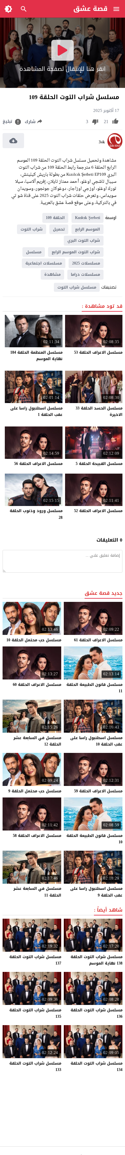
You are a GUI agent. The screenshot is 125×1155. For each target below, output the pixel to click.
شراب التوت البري (83, 240)
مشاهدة (52, 274)
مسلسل (33, 252)
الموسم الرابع (87, 229)
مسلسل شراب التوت (76, 287)
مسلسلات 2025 (86, 263)
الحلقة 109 (55, 217)
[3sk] (114, 148)
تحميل (59, 229)
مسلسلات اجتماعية (43, 263)
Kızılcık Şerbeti (87, 217)
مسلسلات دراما (85, 274)
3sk (102, 142)
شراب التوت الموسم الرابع (76, 252)
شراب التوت (32, 229)
